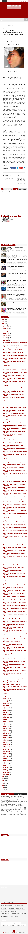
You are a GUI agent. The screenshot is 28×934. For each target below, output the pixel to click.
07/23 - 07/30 (6, 723)
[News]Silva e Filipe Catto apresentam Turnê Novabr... (14, 508)
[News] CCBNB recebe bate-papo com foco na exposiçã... (14, 679)
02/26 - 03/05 (6, 760)
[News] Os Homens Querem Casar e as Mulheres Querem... (15, 437)
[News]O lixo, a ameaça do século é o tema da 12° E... (15, 346)
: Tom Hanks (12, 925)
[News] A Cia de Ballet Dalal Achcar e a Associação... (12, 645)
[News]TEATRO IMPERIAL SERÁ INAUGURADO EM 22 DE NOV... (15, 491)
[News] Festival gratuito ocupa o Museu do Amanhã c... (13, 625)
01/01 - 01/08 (6, 774)
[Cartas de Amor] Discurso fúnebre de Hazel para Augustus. (16, 274)
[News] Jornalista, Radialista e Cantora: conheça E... (15, 633)
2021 (3, 778)
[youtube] (22, 1)
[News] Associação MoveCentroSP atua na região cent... (13, 695)
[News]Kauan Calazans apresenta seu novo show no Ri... (14, 690)
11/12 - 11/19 (5, 339)
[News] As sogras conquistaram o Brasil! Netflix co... (15, 606)
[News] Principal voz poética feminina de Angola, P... (15, 545)
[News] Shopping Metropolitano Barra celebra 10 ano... (15, 452)
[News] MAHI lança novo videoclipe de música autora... (14, 384)
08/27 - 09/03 (6, 714)
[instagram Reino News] (23, 1)
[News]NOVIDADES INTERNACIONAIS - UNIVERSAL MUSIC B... (14, 370)
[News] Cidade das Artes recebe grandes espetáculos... (13, 588)
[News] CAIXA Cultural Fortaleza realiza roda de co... (15, 659)
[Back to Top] (14, 931)
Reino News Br (11, 216)
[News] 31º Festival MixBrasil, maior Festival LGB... (15, 598)
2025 (3, 321)
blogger (15, 189)
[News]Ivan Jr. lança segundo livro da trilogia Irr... (14, 496)
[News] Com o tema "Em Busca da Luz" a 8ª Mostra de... (13, 364)
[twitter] (20, 1)
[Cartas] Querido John (11, 302)
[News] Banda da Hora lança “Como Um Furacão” (15, 288)
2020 (3, 780)
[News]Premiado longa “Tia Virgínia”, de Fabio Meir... (14, 548)
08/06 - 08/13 (6, 719)
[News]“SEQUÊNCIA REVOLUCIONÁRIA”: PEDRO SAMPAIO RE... (14, 379)
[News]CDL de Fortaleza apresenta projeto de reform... (14, 502)
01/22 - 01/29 (6, 769)
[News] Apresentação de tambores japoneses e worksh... (15, 449)
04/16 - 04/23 (6, 748)
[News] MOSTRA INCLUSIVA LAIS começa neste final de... (14, 574)
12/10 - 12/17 (6, 332)
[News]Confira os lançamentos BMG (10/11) (13, 413)
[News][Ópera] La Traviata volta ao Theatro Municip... (14, 362)
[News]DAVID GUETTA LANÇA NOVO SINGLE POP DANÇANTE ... (14, 408)
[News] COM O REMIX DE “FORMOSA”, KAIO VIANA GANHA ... (14, 656)
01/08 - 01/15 (6, 772)
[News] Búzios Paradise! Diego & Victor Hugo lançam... (14, 471)
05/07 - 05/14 (6, 742)
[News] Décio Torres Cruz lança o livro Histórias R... (14, 399)
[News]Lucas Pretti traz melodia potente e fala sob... (14, 367)
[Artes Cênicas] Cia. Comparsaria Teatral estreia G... (15, 528)
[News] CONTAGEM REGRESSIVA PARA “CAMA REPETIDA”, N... (13, 648)
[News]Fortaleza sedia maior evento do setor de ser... (15, 474)
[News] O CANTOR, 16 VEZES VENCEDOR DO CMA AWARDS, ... (14, 416)
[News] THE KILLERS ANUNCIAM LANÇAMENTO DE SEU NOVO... (14, 482)
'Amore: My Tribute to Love (7, 923)
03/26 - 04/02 (6, 753)
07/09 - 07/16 (6, 726)
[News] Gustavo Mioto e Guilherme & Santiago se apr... (14, 465)
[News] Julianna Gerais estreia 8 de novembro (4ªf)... (14, 577)
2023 (3, 325)
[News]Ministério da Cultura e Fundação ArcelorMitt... (13, 387)
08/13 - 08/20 (6, 717)
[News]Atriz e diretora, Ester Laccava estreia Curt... (14, 585)
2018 (3, 783)
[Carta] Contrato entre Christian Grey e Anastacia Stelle (15, 267)
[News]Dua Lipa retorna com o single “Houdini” (14, 421)
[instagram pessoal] (25, 1)
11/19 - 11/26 (5, 337)
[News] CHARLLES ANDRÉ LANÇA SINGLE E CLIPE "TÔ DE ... (15, 579)
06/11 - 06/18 (6, 733)
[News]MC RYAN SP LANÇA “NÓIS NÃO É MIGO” (14, 390)
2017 (3, 785)
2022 (3, 776)
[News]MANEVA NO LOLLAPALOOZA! (11, 684)
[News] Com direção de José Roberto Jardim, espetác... (14, 653)
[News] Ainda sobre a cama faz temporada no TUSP (14, 468)
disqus (19, 189)
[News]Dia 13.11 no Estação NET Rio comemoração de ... (15, 460)
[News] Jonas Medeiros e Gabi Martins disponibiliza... (12, 519)
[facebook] (18, 1)
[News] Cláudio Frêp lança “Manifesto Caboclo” (15, 596)
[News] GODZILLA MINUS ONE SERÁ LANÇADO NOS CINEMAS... (15, 622)
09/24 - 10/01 (6, 707)
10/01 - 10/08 (6, 705)
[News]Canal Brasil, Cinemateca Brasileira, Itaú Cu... (15, 531)
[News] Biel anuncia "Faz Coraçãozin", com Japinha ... (13, 665)
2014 (3, 791)
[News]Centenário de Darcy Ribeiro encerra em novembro (15, 682)
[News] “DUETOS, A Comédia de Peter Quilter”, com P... (14, 559)
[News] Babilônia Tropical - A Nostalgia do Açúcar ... (13, 350)
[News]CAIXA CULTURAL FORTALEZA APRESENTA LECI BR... (14, 457)
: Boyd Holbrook (5, 925)
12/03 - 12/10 (6, 333)
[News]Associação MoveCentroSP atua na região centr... (13, 619)
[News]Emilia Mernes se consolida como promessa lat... (13, 479)
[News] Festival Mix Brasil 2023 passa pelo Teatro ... (15, 499)
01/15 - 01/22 (6, 771)
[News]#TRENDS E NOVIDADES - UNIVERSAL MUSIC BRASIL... (15, 359)
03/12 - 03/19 (6, 756)
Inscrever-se (21, 794)
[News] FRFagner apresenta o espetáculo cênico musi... (15, 423)
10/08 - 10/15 (6, 703)
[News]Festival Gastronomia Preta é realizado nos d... (14, 522)
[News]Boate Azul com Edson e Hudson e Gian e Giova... (14, 494)
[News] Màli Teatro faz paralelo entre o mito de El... (15, 687)
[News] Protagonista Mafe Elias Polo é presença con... (15, 534)
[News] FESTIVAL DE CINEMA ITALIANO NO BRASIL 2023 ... (14, 603)
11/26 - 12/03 (6, 335)
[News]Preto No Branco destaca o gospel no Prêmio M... (14, 516)
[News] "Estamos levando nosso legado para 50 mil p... (15, 636)
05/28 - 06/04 (6, 737)
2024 (3, 323)
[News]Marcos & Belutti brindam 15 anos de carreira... (13, 676)
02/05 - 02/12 (6, 765)
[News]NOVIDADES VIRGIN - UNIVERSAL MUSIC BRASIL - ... (14, 376)
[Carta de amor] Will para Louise (13, 254)
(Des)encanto (17, 923)
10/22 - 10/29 (6, 700)
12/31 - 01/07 (6, 326)
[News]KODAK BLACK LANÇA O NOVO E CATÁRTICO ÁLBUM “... (15, 382)
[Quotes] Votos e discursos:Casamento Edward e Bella (15, 248)
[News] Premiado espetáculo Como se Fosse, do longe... (15, 488)
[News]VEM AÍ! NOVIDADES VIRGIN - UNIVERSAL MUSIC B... (14, 662)
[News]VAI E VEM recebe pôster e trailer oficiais (14, 617)
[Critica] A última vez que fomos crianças (13, 462)
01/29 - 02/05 (6, 767)
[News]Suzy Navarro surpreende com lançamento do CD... (12, 405)
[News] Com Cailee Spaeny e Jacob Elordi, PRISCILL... (13, 568)
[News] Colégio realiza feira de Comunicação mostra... (14, 554)
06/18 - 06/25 (6, 732)
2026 (3, 319)
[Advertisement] (9, 234)
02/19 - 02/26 (6, 762)
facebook (25, 189)
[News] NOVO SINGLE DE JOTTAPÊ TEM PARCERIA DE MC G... (14, 671)
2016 (3, 787)
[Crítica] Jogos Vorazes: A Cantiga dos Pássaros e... (15, 343)
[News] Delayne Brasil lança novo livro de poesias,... (13, 446)
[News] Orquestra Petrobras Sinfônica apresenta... (12, 571)
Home (4, 25)
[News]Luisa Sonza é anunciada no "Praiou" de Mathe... (14, 455)
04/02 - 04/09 (6, 751)
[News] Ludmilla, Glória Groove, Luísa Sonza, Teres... (14, 440)
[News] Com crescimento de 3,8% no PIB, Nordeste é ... (13, 539)
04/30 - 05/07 (6, 744)
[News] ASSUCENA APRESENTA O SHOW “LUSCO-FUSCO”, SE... (14, 485)
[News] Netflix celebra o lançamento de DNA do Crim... (15, 609)
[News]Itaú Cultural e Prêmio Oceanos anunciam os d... (15, 537)
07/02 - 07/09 (6, 728)
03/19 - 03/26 (6, 755)
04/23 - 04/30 (6, 746)
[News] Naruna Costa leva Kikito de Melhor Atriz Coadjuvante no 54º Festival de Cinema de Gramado (16, 296)
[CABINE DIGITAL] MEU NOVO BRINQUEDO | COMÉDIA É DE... (13, 476)
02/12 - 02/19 (6, 764)
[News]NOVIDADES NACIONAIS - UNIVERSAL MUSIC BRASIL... (15, 373)
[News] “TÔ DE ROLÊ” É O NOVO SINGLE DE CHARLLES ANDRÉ (13, 628)
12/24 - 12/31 (6, 328)
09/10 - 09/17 (6, 710)
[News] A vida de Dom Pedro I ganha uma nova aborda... (14, 511)
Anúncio (7, 794)
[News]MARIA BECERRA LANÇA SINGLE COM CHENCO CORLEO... (13, 435)
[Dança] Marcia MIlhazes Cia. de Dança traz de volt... (14, 426)
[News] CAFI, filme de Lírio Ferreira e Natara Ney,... (14, 582)
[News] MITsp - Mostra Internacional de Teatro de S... (14, 402)
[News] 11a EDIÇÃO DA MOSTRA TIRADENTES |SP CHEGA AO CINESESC (16, 260)
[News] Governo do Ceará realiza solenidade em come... (15, 551)
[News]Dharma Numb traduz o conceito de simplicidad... (13, 411)
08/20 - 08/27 (6, 716)
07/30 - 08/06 (6, 721)
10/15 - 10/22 (6, 702)
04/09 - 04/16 (6, 749)
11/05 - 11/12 (5, 340)
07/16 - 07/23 (6, 725)
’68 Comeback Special (20, 925)
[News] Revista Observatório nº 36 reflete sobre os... (15, 356)
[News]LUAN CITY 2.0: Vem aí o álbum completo (14, 397)
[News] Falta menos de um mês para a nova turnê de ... (14, 565)
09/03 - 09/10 (6, 712)
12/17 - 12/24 (6, 330)
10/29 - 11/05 (6, 698)
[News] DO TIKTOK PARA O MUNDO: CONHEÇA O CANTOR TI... (14, 429)
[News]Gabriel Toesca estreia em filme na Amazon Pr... (13, 631)
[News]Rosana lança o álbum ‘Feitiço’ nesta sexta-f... (14, 432)
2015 (3, 789)
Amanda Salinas (22, 932)
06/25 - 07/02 (6, 730)
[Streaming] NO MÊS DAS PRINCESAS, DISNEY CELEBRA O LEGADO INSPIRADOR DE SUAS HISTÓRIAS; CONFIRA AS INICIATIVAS (16, 310)
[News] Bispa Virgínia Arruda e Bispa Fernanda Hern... (14, 525)
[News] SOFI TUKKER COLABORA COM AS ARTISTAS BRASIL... (15, 418)
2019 (3, 782)
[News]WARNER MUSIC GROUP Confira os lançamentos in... (13, 353)
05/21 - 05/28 (6, 739)
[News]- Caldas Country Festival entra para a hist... (14, 505)
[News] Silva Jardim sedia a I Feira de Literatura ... (15, 615)
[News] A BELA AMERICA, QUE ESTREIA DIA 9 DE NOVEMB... (14, 591)
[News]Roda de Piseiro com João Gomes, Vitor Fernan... (14, 674)
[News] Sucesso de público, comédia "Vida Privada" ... (13, 594)
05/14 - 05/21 (6, 740)
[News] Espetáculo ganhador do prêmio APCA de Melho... (15, 600)
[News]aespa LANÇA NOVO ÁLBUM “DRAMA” (13, 348)
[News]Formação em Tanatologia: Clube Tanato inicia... (15, 692)
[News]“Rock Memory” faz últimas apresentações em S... (11, 642)
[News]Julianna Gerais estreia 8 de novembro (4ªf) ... (14, 651)
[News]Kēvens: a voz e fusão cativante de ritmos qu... (15, 639)
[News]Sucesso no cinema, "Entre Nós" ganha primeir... (14, 562)
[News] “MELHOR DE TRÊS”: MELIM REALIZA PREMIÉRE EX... (15, 557)
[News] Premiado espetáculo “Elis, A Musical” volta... (14, 612)
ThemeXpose (9, 932)
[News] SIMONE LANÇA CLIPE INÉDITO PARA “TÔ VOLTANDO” (14, 392)
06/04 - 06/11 (6, 735)
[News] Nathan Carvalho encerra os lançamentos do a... (12, 542)
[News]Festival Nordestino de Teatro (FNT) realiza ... (13, 395)
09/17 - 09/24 (6, 709)
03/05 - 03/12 (6, 758)
